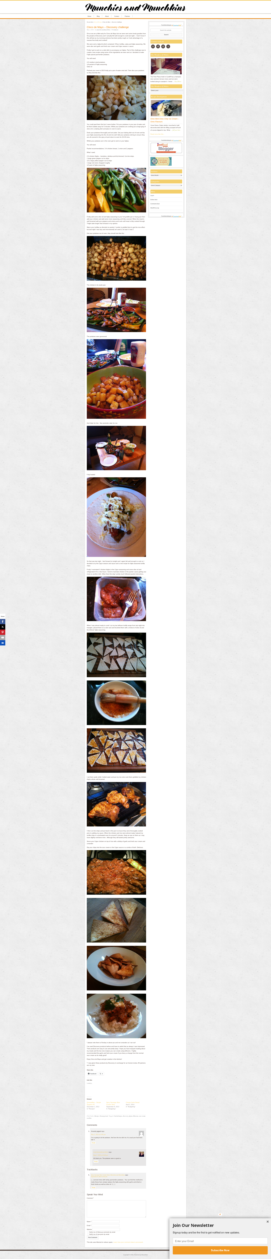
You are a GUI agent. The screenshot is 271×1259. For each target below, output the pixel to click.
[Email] (2, 637)
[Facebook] (2, 621)
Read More (178, 81)
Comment (90, 1198)
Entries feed (153, 199)
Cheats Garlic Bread (132, 1102)
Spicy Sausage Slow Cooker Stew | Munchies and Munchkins (108, 1175)
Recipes (97, 1116)
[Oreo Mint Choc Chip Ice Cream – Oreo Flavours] (166, 116)
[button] (220, 1225)
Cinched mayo (118, 1116)
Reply (93, 1143)
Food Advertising (165, 25)
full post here (176, 130)
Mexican (135, 1116)
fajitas (131, 1116)
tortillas (89, 1118)
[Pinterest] (2, 632)
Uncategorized (104, 1116)
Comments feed (155, 204)
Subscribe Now (220, 1250)
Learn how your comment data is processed (128, 1242)
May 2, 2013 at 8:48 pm (100, 1155)
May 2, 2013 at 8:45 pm (98, 1134)
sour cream (142, 1116)
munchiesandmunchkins (100, 1152)
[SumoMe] (2, 642)
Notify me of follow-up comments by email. (102, 1232)
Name (89, 1221)
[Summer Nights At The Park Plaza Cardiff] (166, 74)
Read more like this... (157, 134)
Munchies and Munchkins (135, 8)
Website (89, 1229)
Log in (152, 195)
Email (89, 1225)
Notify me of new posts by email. (99, 1234)
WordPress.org (154, 208)
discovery (125, 1116)
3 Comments (114, 30)
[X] (2, 627)
